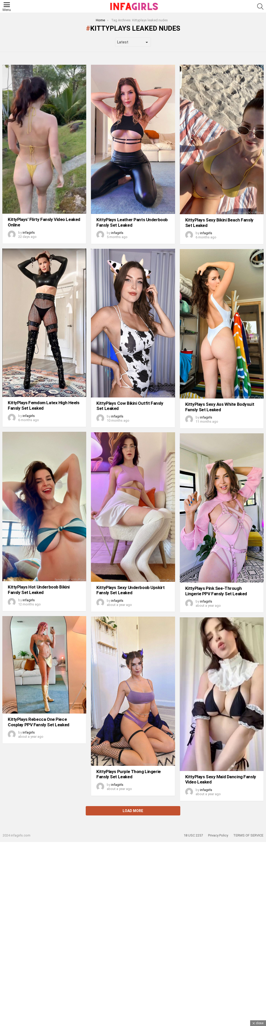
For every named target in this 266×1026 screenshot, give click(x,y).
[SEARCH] (260, 6)
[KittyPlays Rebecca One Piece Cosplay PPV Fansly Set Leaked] (44, 665)
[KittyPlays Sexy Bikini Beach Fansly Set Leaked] (222, 139)
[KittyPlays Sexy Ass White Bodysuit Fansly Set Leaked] (222, 323)
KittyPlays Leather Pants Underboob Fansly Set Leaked (132, 222)
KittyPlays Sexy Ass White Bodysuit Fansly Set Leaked (219, 407)
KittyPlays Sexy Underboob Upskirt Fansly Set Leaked (130, 590)
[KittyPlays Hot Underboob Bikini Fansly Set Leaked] (44, 506)
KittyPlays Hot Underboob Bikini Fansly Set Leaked (39, 589)
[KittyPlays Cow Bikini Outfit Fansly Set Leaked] (133, 323)
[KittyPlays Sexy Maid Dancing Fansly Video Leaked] (222, 694)
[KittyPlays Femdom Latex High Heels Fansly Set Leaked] (44, 323)
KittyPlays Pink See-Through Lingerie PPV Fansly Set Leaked (216, 591)
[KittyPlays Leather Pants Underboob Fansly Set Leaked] (133, 139)
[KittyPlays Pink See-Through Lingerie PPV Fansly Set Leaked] (222, 508)
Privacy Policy (218, 835)
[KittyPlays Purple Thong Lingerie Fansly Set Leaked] (133, 691)
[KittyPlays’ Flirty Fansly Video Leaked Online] (44, 139)
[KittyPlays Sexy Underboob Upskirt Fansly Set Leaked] (133, 507)
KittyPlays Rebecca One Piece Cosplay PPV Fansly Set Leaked (38, 722)
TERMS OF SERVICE (248, 835)
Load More (133, 811)
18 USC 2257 (193, 835)
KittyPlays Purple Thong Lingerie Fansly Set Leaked (128, 774)
